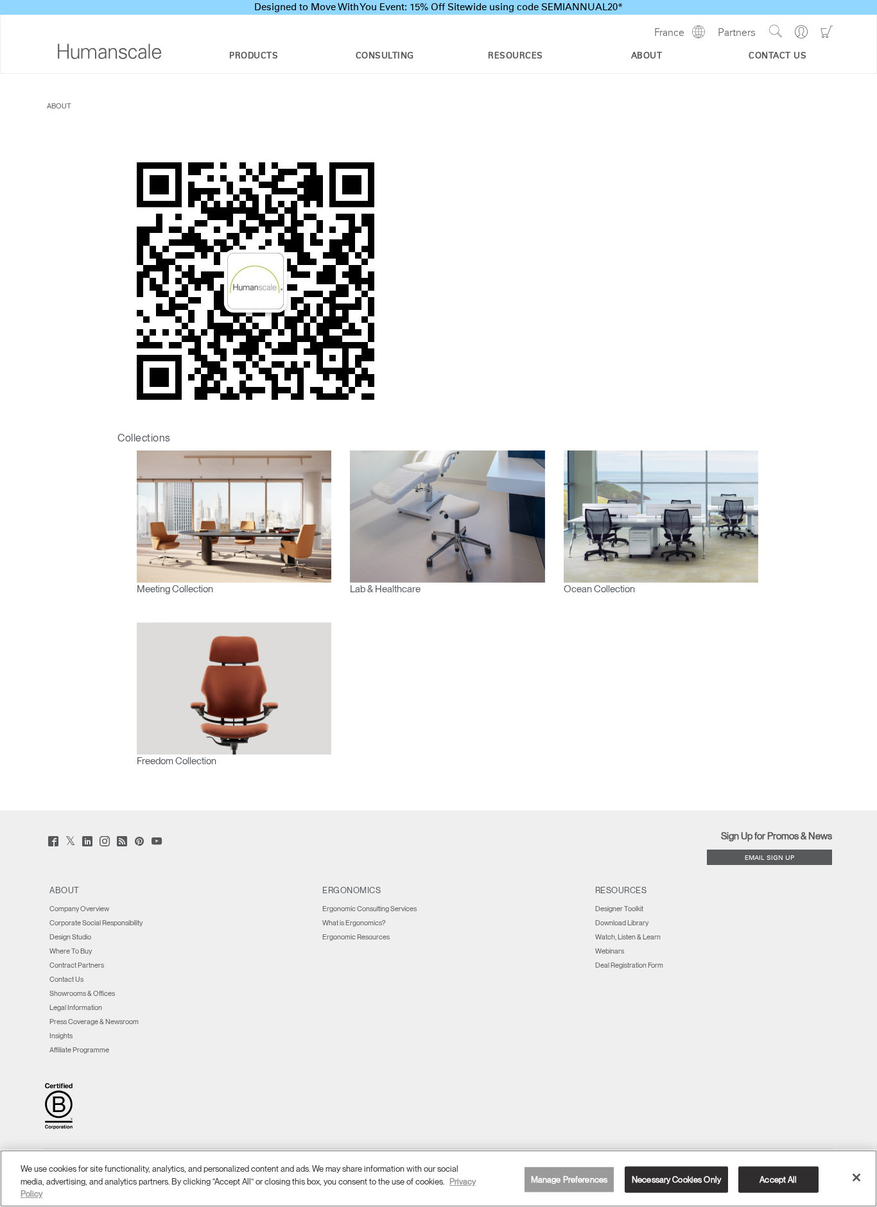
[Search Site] (775, 31)
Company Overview (79, 908)
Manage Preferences (569, 1179)
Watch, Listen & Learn (628, 936)
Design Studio (70, 936)
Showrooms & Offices (82, 993)
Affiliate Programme (79, 1049)
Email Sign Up (769, 858)
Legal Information (75, 1007)
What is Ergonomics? (353, 922)
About (59, 105)
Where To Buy (70, 950)
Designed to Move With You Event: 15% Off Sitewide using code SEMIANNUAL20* (438, 7)
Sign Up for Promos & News (776, 836)
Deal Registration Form (629, 965)
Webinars (609, 950)
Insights (61, 1035)
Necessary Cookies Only (676, 1179)
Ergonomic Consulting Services (369, 908)
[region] (438, 1178)
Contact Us (66, 979)
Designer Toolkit (619, 908)
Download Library (621, 922)
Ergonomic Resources (356, 936)
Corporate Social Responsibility (96, 922)
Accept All (778, 1179)
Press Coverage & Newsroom (94, 1021)
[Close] (856, 1177)
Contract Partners (76, 965)
